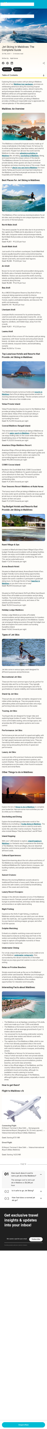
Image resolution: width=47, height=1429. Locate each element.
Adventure (6, 69)
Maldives (17, 69)
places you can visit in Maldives (24, 168)
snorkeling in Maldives (29, 156)
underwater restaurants (23, 955)
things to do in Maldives (25, 807)
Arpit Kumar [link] (14, 58)
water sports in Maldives (19, 433)
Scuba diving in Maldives (31, 824)
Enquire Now (24, 1425)
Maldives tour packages (23, 84)
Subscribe (36, 1239)
